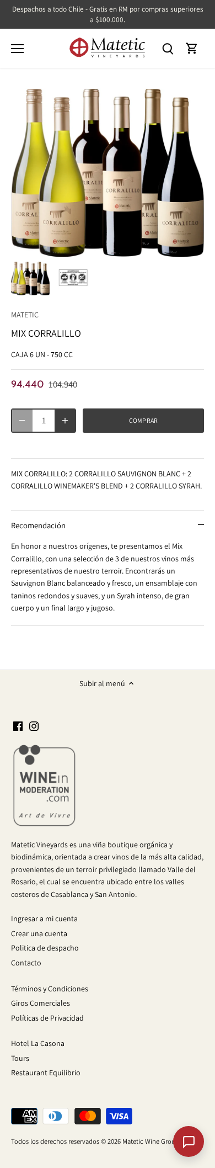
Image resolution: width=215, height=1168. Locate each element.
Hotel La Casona (37, 1043)
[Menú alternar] (17, 48)
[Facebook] (18, 725)
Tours (20, 1058)
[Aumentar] (65, 420)
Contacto (26, 963)
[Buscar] (167, 48)
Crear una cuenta (39, 933)
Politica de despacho (45, 948)
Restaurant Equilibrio (45, 1072)
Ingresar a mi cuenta (44, 918)
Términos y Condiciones (49, 989)
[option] (30, 278)
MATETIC (25, 315)
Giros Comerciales (40, 1003)
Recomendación (38, 525)
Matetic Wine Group (150, 1141)
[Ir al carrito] (191, 48)
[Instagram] (34, 725)
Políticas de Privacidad (47, 1018)
